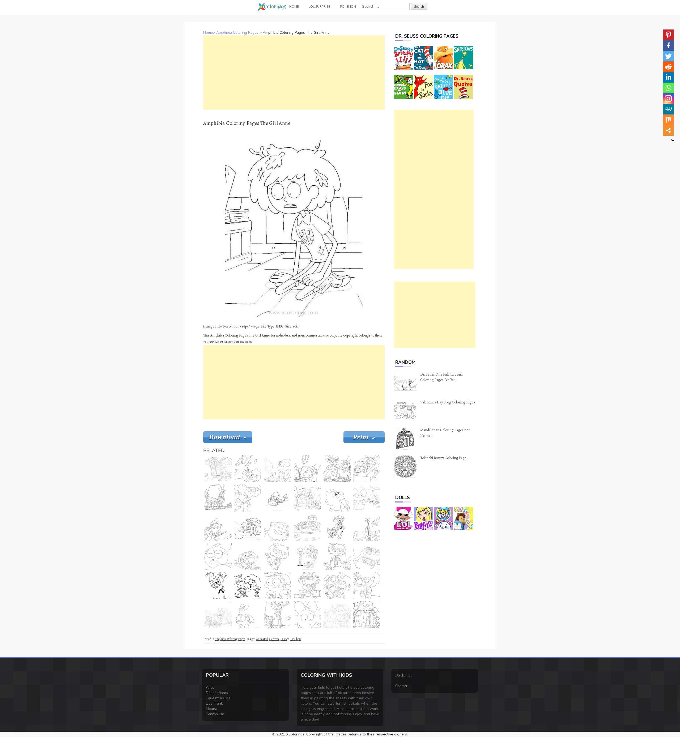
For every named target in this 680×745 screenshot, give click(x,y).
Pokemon (348, 7)
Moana (211, 708)
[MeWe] (668, 109)
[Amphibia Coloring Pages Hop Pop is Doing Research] (277, 468)
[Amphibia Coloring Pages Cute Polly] (218, 556)
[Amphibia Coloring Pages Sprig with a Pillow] (218, 527)
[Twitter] (668, 56)
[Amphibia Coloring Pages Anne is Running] (337, 614)
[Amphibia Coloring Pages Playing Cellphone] (277, 498)
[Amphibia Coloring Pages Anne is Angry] (247, 498)
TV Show (295, 639)
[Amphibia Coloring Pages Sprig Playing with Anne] (247, 468)
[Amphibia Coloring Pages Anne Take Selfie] (277, 614)
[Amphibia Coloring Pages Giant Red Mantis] (337, 468)
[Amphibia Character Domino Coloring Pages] (337, 498)
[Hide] (672, 140)
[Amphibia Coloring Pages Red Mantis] (218, 498)
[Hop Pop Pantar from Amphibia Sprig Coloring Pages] (247, 527)
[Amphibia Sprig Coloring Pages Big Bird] (218, 614)
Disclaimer (403, 675)
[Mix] (668, 119)
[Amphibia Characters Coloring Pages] (337, 527)
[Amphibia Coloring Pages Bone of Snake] (307, 527)
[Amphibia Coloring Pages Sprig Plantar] (277, 585)
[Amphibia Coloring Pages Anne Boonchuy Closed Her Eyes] (277, 556)
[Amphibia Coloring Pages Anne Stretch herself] (366, 614)
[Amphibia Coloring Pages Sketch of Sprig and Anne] (307, 556)
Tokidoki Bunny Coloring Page (443, 458)
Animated (262, 639)
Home (208, 32)
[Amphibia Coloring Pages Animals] (366, 527)
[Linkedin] (668, 77)
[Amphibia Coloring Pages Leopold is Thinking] (307, 585)
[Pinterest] (668, 34)
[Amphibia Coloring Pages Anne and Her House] (307, 498)
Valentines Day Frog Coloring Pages (447, 402)
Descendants (217, 692)
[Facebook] (668, 45)
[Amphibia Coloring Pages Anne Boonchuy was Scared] (366, 468)
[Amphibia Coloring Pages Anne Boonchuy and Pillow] (366, 585)
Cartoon (274, 639)
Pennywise (215, 714)
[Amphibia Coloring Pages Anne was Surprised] (337, 585)
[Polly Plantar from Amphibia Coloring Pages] (366, 498)
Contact (401, 685)
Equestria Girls (218, 698)
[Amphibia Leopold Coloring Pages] (277, 527)
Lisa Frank (214, 703)
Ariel (210, 687)
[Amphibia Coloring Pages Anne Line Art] (218, 585)
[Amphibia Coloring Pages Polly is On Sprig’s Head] (247, 614)
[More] (668, 130)
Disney (284, 639)
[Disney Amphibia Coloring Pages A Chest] (366, 556)
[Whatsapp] (668, 88)
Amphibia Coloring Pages (237, 32)
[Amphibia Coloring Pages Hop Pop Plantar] (307, 468)
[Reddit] (668, 66)
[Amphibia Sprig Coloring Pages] (247, 556)
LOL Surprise (319, 7)
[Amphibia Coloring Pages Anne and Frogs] (337, 556)
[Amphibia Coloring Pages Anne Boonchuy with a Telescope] (218, 468)
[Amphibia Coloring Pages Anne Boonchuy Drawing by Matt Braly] (247, 585)
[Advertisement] (294, 72)
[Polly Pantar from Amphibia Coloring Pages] (307, 614)
